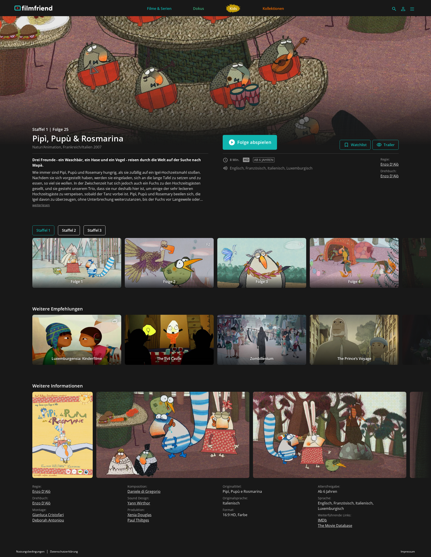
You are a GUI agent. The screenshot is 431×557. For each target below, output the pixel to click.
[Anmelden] (403, 8)
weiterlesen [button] (41, 205)
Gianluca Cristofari (48, 514)
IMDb (322, 520)
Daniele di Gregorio (144, 491)
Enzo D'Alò (389, 164)
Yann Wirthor (139, 503)
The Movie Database (335, 525)
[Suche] (394, 8)
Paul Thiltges (138, 520)
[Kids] (233, 8)
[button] (412, 8)
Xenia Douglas (140, 514)
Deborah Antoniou (48, 520)
